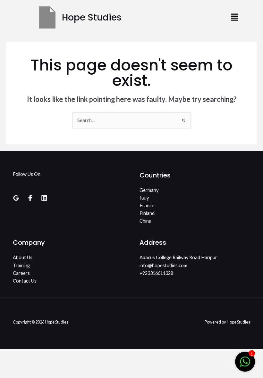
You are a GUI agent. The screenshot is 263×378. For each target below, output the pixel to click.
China (145, 221)
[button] (234, 17)
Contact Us (25, 281)
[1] (245, 365)
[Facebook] (30, 198)
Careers (21, 273)
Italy (144, 198)
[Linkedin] (44, 198)
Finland (147, 213)
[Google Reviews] (16, 198)
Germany (149, 190)
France (147, 205)
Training (21, 265)
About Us (22, 257)
